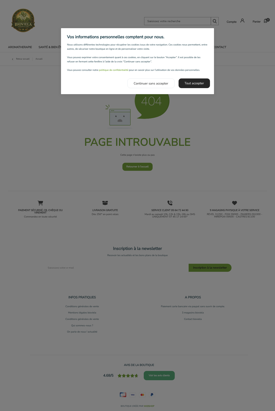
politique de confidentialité (113, 70)
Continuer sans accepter (151, 83)
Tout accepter (194, 83)
